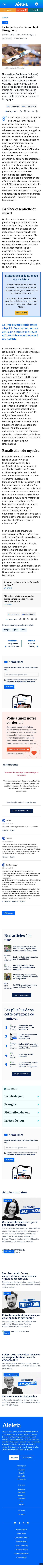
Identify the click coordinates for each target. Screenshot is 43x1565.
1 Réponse (7, 901)
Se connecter (27, 1458)
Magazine (21, 1495)
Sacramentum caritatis (13, 463)
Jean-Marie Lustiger (11, 1375)
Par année (21, 1515)
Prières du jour (14, 1120)
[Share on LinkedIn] (25, 111)
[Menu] (7, 4)
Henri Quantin (7, 38)
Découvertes (21, 1479)
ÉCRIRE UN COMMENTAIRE (21, 811)
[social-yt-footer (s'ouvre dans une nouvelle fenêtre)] (15, 1523)
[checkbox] (5, 680)
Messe (23, 630)
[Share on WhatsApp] (36, 111)
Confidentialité (21, 1558)
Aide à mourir (8, 1252)
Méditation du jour (17, 1112)
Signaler (12, 830)
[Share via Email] (33, 111)
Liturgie (6, 630)
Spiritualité (21, 1476)
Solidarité (7, 1200)
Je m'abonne (8, 10)
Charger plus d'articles (21, 995)
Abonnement (21, 1498)
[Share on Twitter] (29, 111)
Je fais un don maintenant (17, 749)
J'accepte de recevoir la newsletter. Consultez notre (22, 680)
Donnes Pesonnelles (21, 1554)
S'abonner (14, 1458)
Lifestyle (21, 1473)
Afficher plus (8, 913)
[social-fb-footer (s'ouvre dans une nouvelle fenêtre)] (19, 1523)
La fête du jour (14, 1096)
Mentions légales (21, 1542)
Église (15, 630)
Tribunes (5, 17)
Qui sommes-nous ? (21, 1538)
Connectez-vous (30, 802)
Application (21, 1492)
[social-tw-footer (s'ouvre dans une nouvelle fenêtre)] (24, 1523)
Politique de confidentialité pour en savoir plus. (21, 681)
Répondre (5, 830)
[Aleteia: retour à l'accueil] (21, 4)
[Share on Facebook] (21, 111)
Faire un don (21, 313)
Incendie (7, 1294)
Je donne (20, 10)
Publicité (21, 1505)
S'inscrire (9, 687)
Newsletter (21, 1489)
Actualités (21, 1470)
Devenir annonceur (21, 1546)
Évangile (10, 1104)
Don (21, 1502)
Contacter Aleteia (22, 1550)
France (6, 1333)
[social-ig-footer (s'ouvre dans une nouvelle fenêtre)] (28, 1523)
